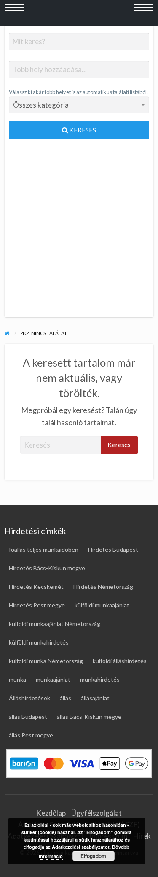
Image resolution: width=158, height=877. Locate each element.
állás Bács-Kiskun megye (89, 716)
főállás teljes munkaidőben (43, 549)
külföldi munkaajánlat (102, 605)
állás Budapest (28, 716)
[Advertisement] (79, 232)
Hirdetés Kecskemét (36, 586)
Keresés (82, 130)
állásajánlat (95, 698)
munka (17, 679)
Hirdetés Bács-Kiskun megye (47, 568)
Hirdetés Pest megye (37, 605)
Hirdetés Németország (103, 586)
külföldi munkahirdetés (39, 642)
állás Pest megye (31, 735)
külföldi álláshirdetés (120, 660)
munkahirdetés (100, 679)
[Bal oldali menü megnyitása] (14, 13)
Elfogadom (93, 856)
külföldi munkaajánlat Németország (54, 623)
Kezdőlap (51, 813)
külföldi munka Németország (46, 660)
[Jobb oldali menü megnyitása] (143, 13)
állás (65, 698)
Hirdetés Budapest (113, 549)
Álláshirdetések (29, 698)
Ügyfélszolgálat (96, 813)
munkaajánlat (53, 679)
